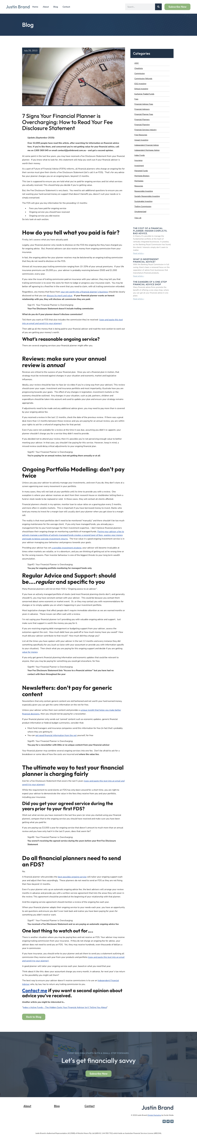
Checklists (138, 68)
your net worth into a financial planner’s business (84, 291)
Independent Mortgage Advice (146, 150)
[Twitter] (168, 1121)
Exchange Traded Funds (144, 94)
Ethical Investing (141, 88)
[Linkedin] (172, 1121)
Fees (136, 99)
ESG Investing (140, 83)
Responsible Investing (143, 191)
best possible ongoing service (72, 876)
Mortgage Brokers (141, 176)
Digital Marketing (154, 1115)
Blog (55, 6)
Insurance (138, 160)
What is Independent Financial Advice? (146, 260)
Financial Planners (142, 119)
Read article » (138, 253)
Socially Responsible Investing (147, 196)
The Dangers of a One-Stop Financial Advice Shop (150, 283)
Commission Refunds (143, 78)
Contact (66, 6)
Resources (138, 186)
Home (35, 6)
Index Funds (139, 155)
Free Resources (140, 135)
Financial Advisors (142, 109)
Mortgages (138, 181)
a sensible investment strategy (66, 547)
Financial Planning (142, 124)
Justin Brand (18, 6)
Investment (139, 165)
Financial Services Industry (145, 129)
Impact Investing (141, 140)
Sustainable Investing (143, 201)
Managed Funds (141, 170)
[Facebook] (164, 1121)
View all (137, 218)
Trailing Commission (142, 206)
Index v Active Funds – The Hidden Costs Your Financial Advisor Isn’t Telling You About (65, 1007)
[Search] (158, 6)
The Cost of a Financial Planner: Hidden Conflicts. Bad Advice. (150, 231)
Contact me (34, 990)
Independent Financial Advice (146, 145)
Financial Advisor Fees (143, 104)
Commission (139, 73)
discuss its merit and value (59, 295)
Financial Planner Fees (143, 114)
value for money (30, 652)
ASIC (136, 63)
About (46, 6)
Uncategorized (140, 211)
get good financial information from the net (56, 735)
